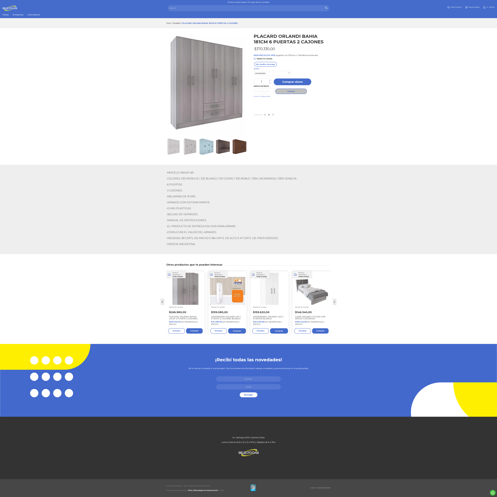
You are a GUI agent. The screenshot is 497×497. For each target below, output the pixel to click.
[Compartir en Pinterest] (273, 115)
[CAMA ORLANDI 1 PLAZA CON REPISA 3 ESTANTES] (313, 299)
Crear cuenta (456, 7)
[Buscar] (326, 8)
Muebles (177, 23)
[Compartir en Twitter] (269, 115)
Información (33, 15)
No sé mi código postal (262, 96)
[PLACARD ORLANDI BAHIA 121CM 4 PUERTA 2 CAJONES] (187, 299)
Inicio (168, 23)
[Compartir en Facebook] (264, 115)
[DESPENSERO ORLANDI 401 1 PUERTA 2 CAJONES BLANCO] (229, 299)
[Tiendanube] (320, 488)
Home (6, 15)
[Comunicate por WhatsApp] (493, 493)
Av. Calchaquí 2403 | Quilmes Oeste (248, 437)
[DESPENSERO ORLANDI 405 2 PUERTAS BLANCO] (271, 299)
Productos (18, 15)
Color (257, 69)
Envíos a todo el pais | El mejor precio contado (248, 2)
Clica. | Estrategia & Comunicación (203, 490)
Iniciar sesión (473, 7)
